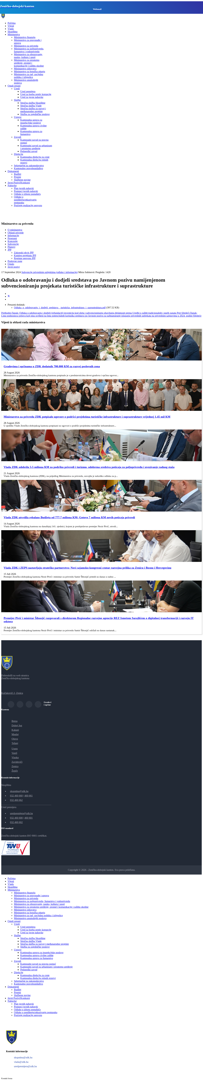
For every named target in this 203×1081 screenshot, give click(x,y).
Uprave (17, 117)
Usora (15, 748)
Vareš (14, 753)
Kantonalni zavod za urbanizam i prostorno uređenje (36, 147)
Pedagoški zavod (28, 151)
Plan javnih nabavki (24, 188)
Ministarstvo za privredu (26, 45)
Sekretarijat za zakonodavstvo (29, 165)
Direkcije (18, 154)
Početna (12, 23)
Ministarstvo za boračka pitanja (29, 71)
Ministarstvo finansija (24, 37)
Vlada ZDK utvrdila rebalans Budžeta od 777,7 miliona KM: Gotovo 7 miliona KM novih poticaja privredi (69, 517)
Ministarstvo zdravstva (25, 68)
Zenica (15, 766)
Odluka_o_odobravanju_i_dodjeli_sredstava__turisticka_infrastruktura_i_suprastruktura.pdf (60, 307)
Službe (17, 100)
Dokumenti (13, 171)
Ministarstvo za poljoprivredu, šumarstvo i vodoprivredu (29, 50)
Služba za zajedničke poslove (35, 114)
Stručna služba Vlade (31, 105)
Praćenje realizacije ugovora (28, 205)
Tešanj (15, 743)
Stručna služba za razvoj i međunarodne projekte (33, 110)
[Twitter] (9, 296)
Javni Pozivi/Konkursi (19, 182)
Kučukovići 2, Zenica (12, 693)
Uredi (17, 88)
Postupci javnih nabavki (26, 191)
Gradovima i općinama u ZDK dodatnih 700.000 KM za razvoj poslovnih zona (52, 366)
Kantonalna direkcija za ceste (34, 157)
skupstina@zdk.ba (19, 791)
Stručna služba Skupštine (32, 102)
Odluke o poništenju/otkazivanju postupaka (25, 200)
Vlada (11, 28)
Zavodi (17, 137)
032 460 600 (16, 817)
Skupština (12, 31)
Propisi (17, 177)
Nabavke (12, 185)
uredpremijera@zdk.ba (21, 813)
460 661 (28, 795)
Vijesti (11, 26)
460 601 (28, 817)
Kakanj (15, 730)
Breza (14, 721)
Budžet (17, 174)
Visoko (15, 757)
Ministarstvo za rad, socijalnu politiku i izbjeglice (28, 76)
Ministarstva (14, 34)
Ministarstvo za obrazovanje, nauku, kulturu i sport (28, 56)
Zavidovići (17, 762)
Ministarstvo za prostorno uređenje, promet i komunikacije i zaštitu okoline (29, 63)
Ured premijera (27, 91)
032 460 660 (16, 795)
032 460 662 (16, 800)
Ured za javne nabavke (31, 97)
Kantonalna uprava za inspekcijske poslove (31, 121)
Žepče (15, 770)
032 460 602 (16, 822)
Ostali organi (14, 85)
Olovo (15, 738)
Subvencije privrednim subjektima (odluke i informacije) (49, 272)
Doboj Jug (17, 725)
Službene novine (22, 179)
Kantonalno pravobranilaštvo (28, 168)
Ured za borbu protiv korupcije (35, 94)
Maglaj (15, 734)
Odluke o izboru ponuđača (27, 194)
